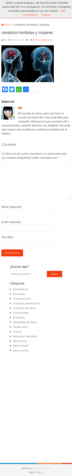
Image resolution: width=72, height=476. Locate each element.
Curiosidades (21, 312)
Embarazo (19, 317)
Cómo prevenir (22, 298)
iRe (5, 40)
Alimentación (21, 289)
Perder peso (20, 327)
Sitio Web (7, 237)
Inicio (7, 24)
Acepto (46, 14)
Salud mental (20, 350)
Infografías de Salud (25, 322)
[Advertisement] (36, 380)
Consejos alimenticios (26, 303)
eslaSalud (26, 468)
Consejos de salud (24, 308)
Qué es (17, 331)
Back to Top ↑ (36, 472)
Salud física (20, 341)
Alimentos (19, 294)
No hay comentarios (42, 40)
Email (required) (11, 222)
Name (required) (11, 206)
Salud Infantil (20, 345)
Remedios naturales (25, 336)
